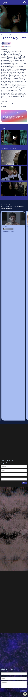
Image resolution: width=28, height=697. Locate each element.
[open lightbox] (14, 157)
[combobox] (14, 474)
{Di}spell (6, 206)
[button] (24, 2)
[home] (4, 2)
